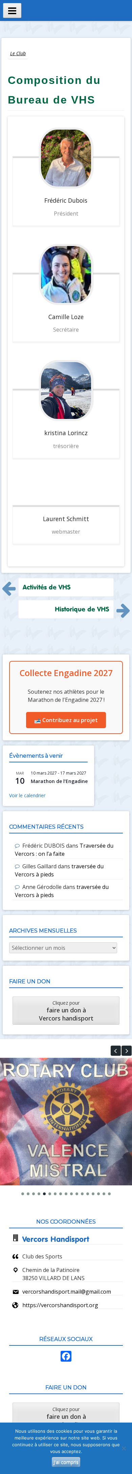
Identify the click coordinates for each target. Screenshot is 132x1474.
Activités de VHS (47, 587)
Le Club (18, 53)
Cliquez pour (66, 1011)
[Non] (123, 1448)
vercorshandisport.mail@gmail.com (66, 1291)
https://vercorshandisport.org (60, 1305)
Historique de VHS (82, 609)
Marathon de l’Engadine (59, 781)
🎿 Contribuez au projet (66, 720)
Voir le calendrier (27, 795)
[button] (116, 1051)
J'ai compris (66, 1462)
